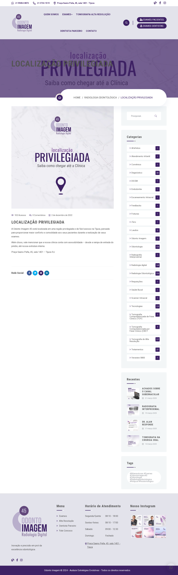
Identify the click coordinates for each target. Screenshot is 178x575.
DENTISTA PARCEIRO (71, 31)
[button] (171, 567)
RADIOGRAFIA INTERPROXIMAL (151, 408)
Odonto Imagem (138, 238)
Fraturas (135, 214)
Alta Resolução (66, 521)
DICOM (134, 181)
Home (77, 97)
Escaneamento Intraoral (142, 197)
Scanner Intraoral (139, 298)
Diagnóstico (136, 172)
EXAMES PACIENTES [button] (153, 19)
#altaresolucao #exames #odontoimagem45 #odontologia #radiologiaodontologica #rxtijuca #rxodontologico (142, 477)
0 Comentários (39, 215)
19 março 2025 (151, 413)
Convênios (136, 164)
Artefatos (135, 148)
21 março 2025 (151, 398)
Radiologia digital (139, 265)
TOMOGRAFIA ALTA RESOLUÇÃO (93, 14)
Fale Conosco (65, 531)
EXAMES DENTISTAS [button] (152, 26)
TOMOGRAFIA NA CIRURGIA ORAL (151, 439)
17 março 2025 (151, 429)
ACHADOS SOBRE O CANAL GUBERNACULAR (151, 391)
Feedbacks (136, 205)
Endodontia (136, 189)
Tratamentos (137, 349)
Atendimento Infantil (140, 156)
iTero (133, 222)
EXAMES (66, 14)
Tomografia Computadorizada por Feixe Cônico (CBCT (140, 329)
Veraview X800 (138, 357)
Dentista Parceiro (67, 526)
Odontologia (137, 246)
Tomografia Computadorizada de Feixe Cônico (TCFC (142, 316)
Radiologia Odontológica (100, 97)
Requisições (137, 281)
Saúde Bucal (137, 290)
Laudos (134, 230)
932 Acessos (20, 215)
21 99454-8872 (22, 3)
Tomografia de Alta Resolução (139, 340)
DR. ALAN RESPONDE (147, 423)
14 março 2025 (151, 444)
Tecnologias (137, 306)
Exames (63, 516)
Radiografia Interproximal (136, 256)
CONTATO (91, 31)
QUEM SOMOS (51, 14)
